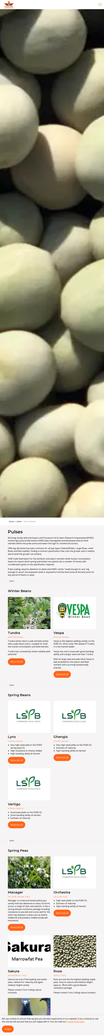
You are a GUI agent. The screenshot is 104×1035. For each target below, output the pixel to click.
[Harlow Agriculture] (9, 5)
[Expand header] (100, 4)
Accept (8, 1029)
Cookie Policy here (75, 1021)
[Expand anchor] (11, 581)
